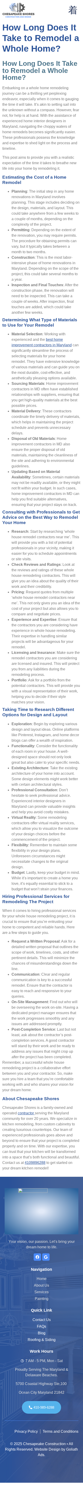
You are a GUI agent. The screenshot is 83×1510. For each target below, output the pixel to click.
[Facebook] (37, 1257)
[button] (73, 10)
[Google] (46, 1257)
